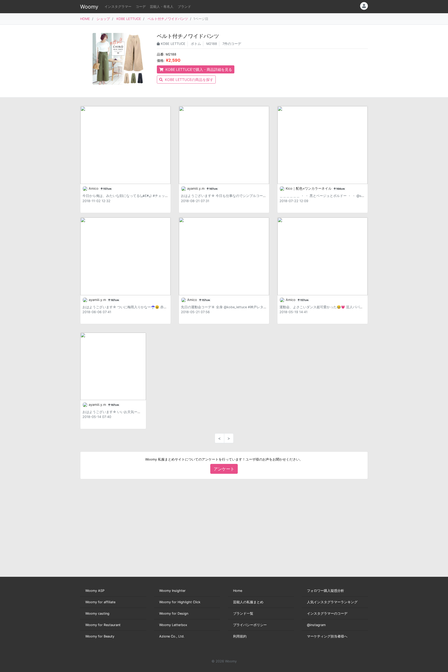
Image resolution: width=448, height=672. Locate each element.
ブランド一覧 (243, 613)
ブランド (184, 7)
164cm (340, 188)
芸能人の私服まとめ (248, 602)
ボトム (196, 44)
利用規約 (240, 636)
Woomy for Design (173, 613)
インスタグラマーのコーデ (327, 613)
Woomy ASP (94, 591)
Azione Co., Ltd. (172, 636)
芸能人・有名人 (161, 7)
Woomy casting (97, 613)
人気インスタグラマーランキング (332, 602)
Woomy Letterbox (173, 625)
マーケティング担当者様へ (327, 636)
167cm (213, 188)
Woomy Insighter (172, 591)
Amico (94, 188)
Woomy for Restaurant (103, 625)
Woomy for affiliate (100, 602)
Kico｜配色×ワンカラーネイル (309, 188)
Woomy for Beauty (99, 636)
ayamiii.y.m (196, 188)
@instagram (316, 625)
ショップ (103, 19)
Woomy (89, 7)
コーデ (141, 7)
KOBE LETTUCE (128, 19)
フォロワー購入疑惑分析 (325, 591)
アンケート (224, 468)
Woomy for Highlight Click (179, 602)
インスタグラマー (117, 7)
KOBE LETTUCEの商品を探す (188, 79)
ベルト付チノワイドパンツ (168, 19)
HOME (85, 19)
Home (237, 591)
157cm (107, 188)
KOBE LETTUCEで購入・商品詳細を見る (198, 69)
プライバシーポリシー (250, 625)
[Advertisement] (224, 528)
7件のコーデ (231, 44)
